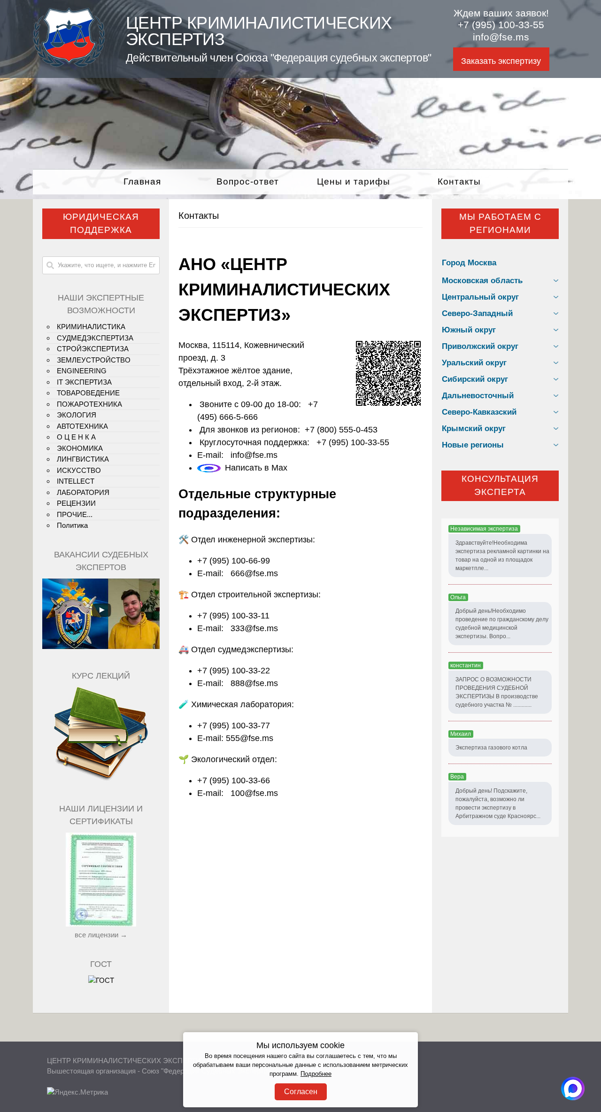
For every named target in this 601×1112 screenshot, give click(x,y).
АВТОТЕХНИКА (82, 426)
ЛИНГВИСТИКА (83, 459)
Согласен (300, 1092)
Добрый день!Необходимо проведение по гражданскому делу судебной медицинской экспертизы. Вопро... (501, 624)
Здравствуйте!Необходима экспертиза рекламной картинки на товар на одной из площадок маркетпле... (502, 555)
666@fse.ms (254, 573)
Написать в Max (256, 467)
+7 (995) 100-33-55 (501, 25)
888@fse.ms (254, 683)
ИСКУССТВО (79, 470)
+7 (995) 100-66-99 (233, 560)
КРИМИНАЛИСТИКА (91, 327)
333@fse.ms (254, 628)
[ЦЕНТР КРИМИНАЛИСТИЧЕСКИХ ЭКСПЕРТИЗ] (69, 64)
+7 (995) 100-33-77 (233, 725)
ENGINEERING (82, 371)
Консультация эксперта (500, 485)
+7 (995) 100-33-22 (233, 670)
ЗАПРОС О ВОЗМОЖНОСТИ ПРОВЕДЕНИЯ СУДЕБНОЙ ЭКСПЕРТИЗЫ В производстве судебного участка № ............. (496, 692)
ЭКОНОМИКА (80, 448)
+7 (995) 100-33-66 (233, 780)
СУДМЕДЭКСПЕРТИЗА (95, 338)
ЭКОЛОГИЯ (76, 415)
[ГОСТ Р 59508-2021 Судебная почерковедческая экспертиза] (101, 980)
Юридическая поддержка (101, 223)
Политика (72, 525)
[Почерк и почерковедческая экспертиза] (101, 779)
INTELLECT (75, 481)
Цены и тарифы (353, 181)
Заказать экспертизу (501, 61)
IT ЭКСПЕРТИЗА (84, 382)
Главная (142, 181)
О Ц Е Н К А (76, 437)
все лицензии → (101, 935)
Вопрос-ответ (247, 181)
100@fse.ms (254, 793)
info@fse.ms (501, 37)
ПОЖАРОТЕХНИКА (89, 404)
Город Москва (469, 262)
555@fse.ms (249, 738)
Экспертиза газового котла (491, 747)
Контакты (459, 181)
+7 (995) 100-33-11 (233, 615)
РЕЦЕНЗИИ (76, 503)
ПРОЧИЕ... (74, 514)
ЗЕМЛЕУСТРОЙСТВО (94, 360)
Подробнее (315, 1074)
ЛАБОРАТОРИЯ (83, 492)
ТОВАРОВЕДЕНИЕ (88, 393)
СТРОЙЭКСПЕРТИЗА (93, 349)
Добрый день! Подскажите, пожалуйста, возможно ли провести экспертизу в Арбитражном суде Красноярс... (497, 803)
